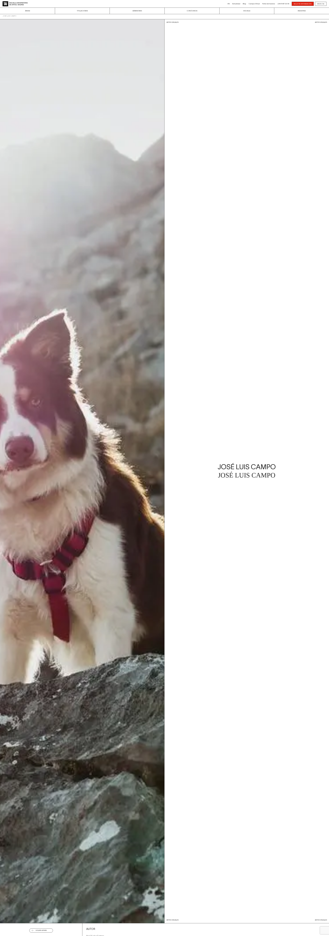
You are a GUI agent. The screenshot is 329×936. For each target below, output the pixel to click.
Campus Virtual (254, 3)
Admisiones (137, 11)
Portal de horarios (268, 3)
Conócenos (192, 11)
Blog (244, 3)
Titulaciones (82, 11)
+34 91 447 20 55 (283, 3)
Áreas (27, 11)
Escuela (246, 11)
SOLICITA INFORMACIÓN (303, 4)
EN (229, 3)
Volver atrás (41, 930)
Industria (302, 11)
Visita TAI (321, 4)
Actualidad (236, 3)
